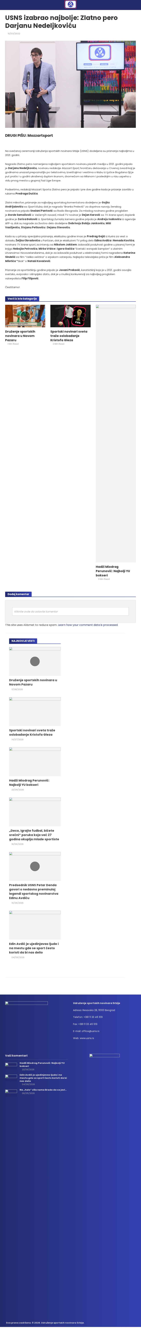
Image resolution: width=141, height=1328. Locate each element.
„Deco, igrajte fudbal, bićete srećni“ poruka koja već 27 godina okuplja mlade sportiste (34, 834)
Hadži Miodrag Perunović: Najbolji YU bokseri (113, 571)
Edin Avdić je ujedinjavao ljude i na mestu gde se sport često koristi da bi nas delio (34, 948)
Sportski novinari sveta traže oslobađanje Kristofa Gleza (68, 335)
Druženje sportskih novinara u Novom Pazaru (20, 335)
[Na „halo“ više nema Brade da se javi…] (11, 1093)
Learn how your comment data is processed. (88, 625)
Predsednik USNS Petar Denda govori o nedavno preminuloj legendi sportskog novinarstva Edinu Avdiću (33, 891)
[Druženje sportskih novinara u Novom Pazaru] (25, 316)
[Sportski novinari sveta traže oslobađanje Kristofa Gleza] (70, 316)
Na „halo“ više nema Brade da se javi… (43, 1089)
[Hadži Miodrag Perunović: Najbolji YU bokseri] (116, 433)
